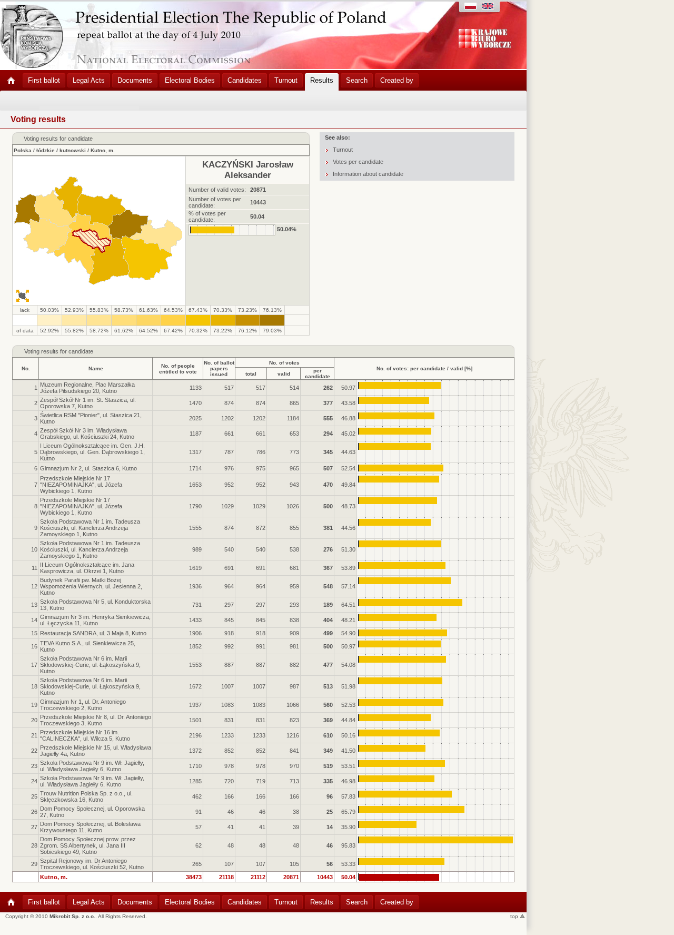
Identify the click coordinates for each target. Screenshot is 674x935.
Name (95, 368)
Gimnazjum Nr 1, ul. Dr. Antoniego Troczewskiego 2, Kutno (83, 704)
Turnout (343, 149)
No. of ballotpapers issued (219, 368)
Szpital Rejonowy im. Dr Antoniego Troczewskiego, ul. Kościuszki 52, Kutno (92, 864)
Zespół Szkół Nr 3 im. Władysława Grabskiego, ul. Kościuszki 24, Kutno (87, 433)
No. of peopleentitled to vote (178, 369)
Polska (23, 150)
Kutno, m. (103, 150)
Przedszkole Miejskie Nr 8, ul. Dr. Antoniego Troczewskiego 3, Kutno (95, 720)
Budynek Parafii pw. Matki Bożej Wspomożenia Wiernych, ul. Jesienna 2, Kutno (91, 586)
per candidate (317, 373)
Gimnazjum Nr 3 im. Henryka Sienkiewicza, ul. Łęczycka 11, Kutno (95, 620)
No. (26, 368)
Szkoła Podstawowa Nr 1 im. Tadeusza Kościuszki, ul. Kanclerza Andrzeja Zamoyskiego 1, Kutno (90, 527)
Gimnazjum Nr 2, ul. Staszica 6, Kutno (88, 468)
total (250, 374)
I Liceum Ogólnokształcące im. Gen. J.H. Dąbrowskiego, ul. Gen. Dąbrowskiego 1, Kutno (92, 451)
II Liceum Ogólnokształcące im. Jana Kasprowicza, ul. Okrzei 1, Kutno (87, 568)
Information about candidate (368, 174)
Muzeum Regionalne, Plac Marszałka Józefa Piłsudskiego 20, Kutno (87, 387)
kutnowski (73, 150)
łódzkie (45, 150)
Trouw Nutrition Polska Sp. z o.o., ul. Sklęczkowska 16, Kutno (86, 796)
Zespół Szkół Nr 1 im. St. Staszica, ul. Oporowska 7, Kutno (88, 403)
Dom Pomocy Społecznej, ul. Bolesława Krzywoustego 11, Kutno (90, 827)
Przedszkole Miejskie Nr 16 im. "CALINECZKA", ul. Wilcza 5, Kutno (85, 735)
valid (283, 374)
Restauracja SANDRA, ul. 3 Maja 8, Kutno (93, 633)
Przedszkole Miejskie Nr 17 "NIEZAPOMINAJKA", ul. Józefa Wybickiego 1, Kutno (81, 484)
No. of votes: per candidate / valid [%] (424, 368)
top (515, 916)
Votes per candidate (358, 162)
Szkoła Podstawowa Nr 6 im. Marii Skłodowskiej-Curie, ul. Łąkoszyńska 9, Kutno (90, 664)
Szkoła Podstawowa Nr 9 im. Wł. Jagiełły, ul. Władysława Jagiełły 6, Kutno (92, 766)
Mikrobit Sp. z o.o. (72, 916)
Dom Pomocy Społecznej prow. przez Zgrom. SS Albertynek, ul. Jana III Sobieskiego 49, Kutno (88, 845)
